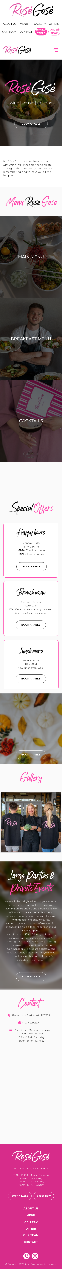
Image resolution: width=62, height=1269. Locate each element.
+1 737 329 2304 (31, 1022)
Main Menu (31, 256)
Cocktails (31, 420)
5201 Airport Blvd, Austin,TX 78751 (31, 1015)
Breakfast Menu (31, 338)
